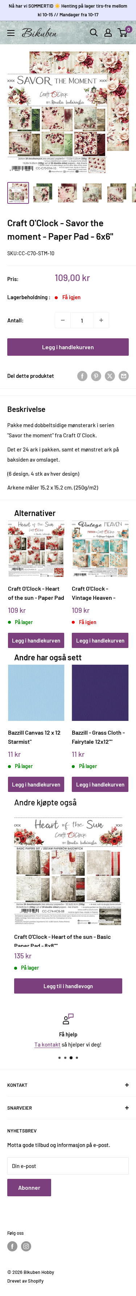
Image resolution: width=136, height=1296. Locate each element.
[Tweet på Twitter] (110, 375)
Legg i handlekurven (68, 346)
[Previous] (15, 577)
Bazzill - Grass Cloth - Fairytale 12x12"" (98, 737)
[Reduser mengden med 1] (62, 320)
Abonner (29, 1187)
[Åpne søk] (94, 33)
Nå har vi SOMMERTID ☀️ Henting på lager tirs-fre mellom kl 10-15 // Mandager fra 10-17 (68, 10)
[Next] (120, 577)
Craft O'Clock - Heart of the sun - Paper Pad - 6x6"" (36, 593)
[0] (122, 32)
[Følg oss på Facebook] (12, 1246)
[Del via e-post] (124, 375)
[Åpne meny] (11, 33)
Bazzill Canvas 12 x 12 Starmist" (34, 737)
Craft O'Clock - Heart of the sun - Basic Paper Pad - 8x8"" (62, 940)
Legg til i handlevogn (68, 986)
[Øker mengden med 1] (101, 320)
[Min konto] (108, 33)
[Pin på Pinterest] (96, 375)
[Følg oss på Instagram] (26, 1246)
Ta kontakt (47, 1044)
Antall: (15, 320)
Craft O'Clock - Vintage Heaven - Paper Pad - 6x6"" (93, 593)
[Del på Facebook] (82, 375)
